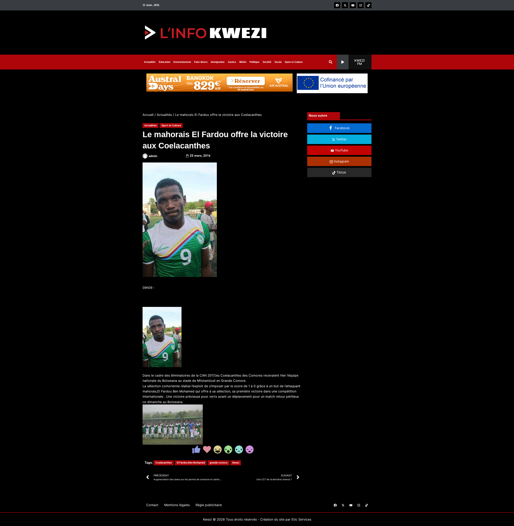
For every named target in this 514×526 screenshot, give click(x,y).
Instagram (341, 161)
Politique (254, 62)
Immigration (217, 62)
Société (267, 62)
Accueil (148, 115)
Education (164, 62)
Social (277, 62)
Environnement (182, 62)
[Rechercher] (331, 62)
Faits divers (201, 62)
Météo (242, 62)
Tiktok (341, 172)
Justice (232, 62)
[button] (354, 62)
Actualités (150, 62)
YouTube (341, 150)
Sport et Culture (294, 62)
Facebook (342, 128)
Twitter (341, 139)
